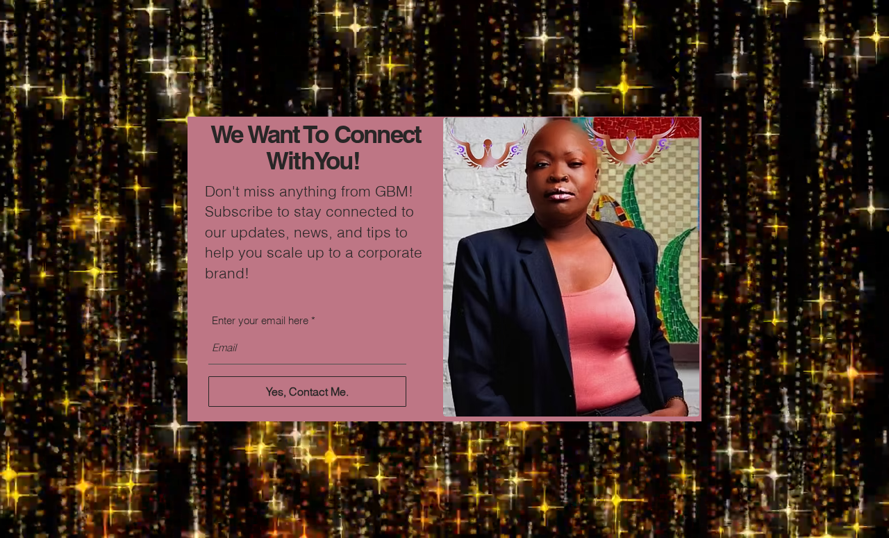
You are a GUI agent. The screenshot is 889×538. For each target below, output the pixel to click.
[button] (668, 67)
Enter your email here (260, 320)
